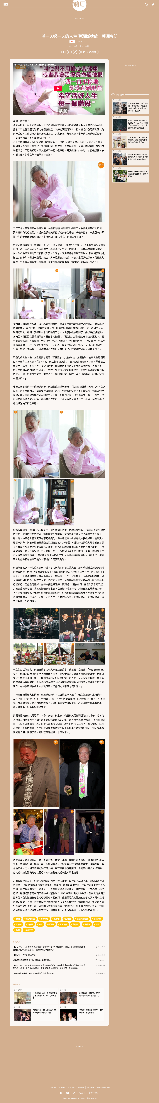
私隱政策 (62, 1088)
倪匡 (40, 924)
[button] (88, 52)
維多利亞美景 (82, 918)
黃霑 (18, 930)
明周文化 (52, 1088)
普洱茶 (51, 924)
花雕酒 (87, 924)
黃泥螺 (76, 924)
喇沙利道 (97, 918)
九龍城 (30, 924)
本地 (72, 42)
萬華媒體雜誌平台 (103, 1088)
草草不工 (29, 930)
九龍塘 (19, 924)
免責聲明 (71, 1088)
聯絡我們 (90, 1088)
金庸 (98, 924)
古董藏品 (63, 924)
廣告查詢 (81, 1087)
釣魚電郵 (44, 918)
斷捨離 (56, 918)
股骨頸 (68, 918)
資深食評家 (30, 918)
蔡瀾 (18, 918)
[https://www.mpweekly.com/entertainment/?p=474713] (75, 52)
